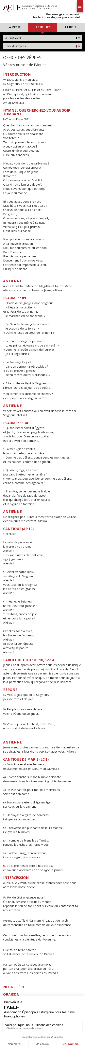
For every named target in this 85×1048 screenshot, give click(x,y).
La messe (14, 27)
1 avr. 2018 (41, 37)
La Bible (70, 27)
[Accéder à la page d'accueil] (11, 7)
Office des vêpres (41, 46)
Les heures (42, 27)
